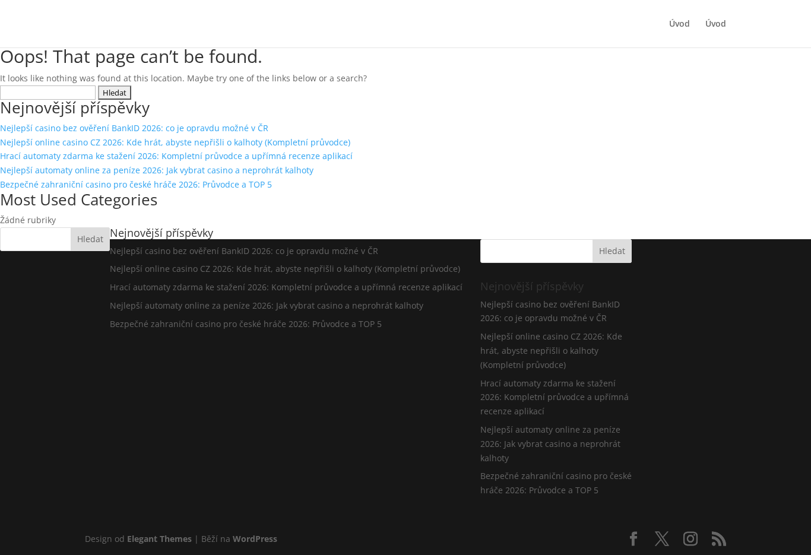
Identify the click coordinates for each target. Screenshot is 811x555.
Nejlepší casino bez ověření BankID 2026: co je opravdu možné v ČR (134, 128)
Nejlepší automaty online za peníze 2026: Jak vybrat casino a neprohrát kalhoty (156, 170)
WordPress (255, 538)
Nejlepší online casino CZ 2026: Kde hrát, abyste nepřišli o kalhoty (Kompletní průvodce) (175, 142)
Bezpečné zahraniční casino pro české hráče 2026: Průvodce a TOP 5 (136, 184)
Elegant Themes (159, 538)
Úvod (679, 24)
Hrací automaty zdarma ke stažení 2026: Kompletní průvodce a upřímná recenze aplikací (176, 155)
